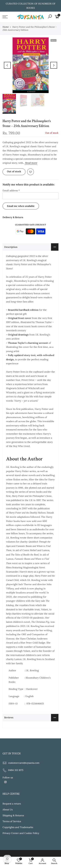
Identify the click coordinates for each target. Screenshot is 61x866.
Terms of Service (12, 821)
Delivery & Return (13, 217)
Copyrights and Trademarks (18, 827)
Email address (11, 190)
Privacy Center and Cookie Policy (21, 833)
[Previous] (7, 65)
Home (6, 26)
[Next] (53, 65)
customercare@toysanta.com (23, 762)
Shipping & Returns (13, 815)
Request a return (12, 803)
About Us (8, 809)
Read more (31, 162)
